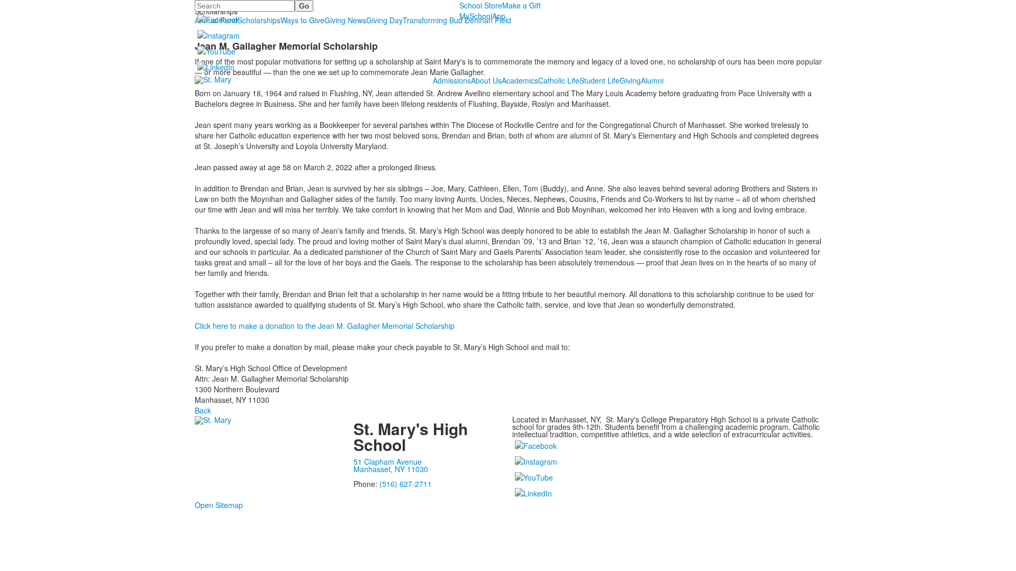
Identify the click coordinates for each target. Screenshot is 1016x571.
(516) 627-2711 (405, 483)
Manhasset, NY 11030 (390, 469)
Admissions (452, 80)
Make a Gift (521, 5)
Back (203, 410)
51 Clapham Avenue (387, 461)
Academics (520, 80)
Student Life (599, 80)
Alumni (652, 80)
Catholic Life (558, 80)
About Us (486, 80)
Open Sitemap (219, 505)
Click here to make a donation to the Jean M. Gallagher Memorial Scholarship (325, 325)
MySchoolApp (482, 16)
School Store (480, 5)
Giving (630, 80)
